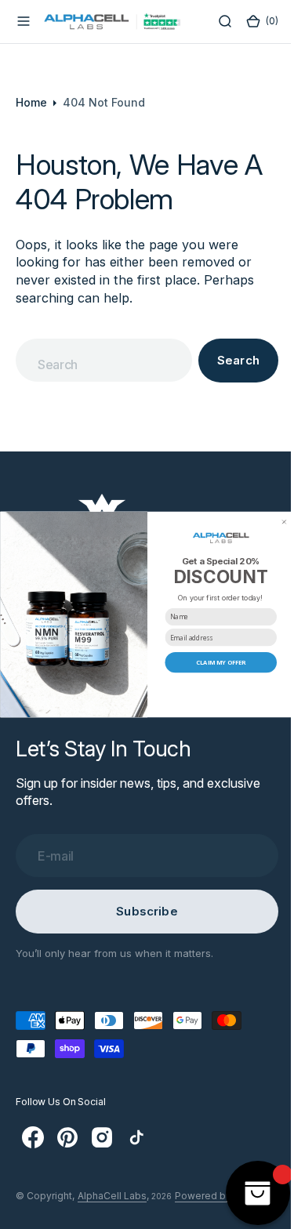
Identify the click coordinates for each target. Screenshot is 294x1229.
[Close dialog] (278, 521)
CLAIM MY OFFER (215, 662)
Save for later (214, 684)
